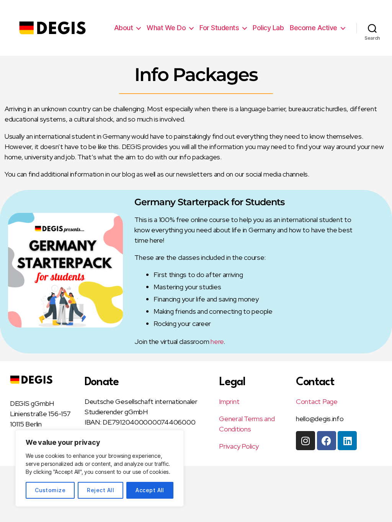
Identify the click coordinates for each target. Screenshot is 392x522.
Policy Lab (268, 28)
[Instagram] (305, 440)
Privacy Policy (238, 446)
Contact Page (317, 401)
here (217, 341)
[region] (99, 468)
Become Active (313, 28)
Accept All (150, 490)
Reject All (100, 490)
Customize (50, 490)
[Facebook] (326, 440)
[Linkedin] (347, 440)
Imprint (229, 401)
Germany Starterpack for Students (209, 202)
